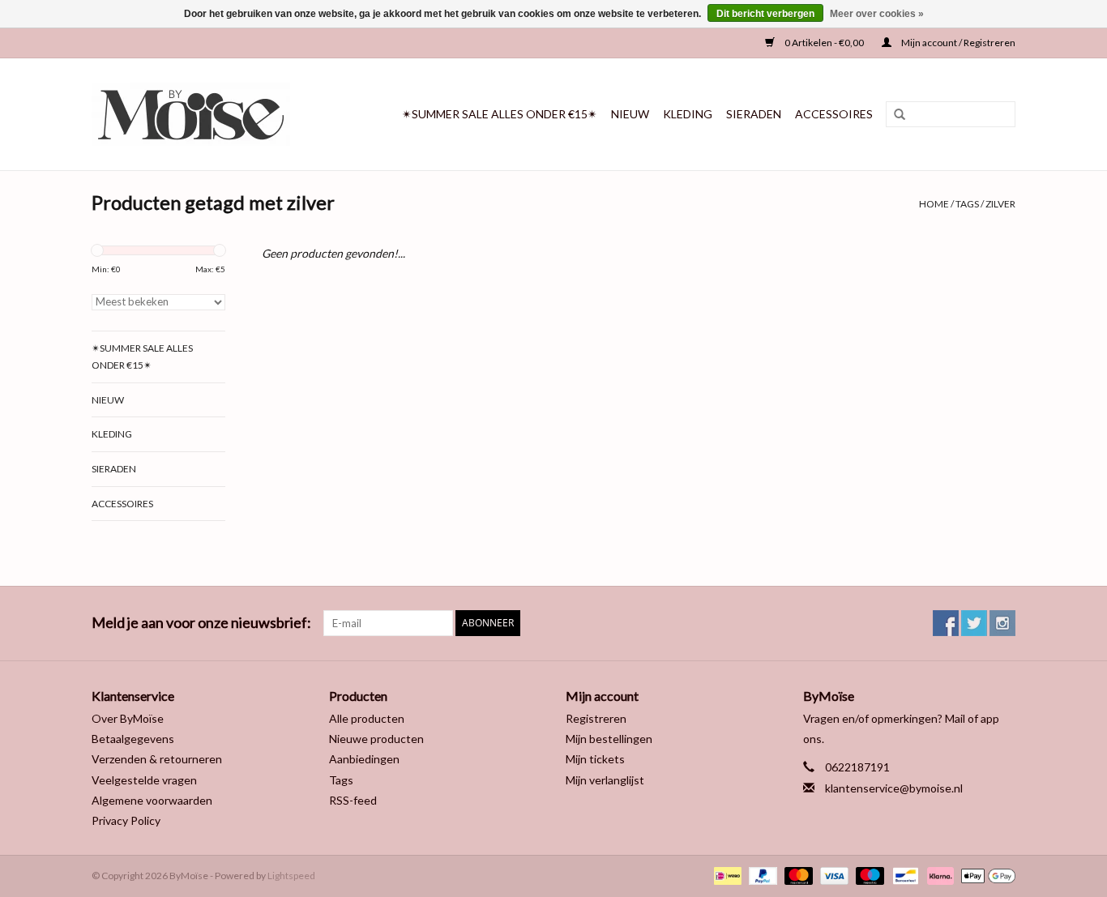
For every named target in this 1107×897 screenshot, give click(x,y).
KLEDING (687, 114)
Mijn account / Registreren (957, 42)
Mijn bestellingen (609, 738)
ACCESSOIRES (834, 114)
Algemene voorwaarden (152, 800)
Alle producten (366, 718)
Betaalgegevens (133, 738)
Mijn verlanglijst (605, 780)
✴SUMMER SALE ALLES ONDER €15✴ (499, 114)
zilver (1000, 204)
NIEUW (630, 114)
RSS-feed (353, 800)
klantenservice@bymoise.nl (894, 788)
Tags (967, 204)
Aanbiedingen (364, 759)
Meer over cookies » (877, 13)
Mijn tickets (595, 759)
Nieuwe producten (376, 738)
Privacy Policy (126, 820)
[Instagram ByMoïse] (1002, 623)
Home (934, 204)
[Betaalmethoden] (725, 875)
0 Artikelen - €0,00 (824, 42)
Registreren (596, 718)
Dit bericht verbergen (765, 13)
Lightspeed (291, 875)
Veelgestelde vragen (144, 780)
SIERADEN (753, 114)
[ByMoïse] (204, 114)
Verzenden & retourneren (157, 759)
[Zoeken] (894, 115)
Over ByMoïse (128, 718)
